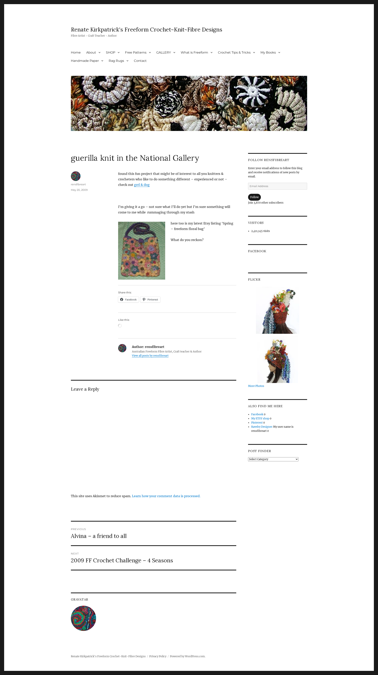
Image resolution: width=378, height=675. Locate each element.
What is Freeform (194, 52)
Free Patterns (135, 52)
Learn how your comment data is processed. (166, 496)
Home (76, 52)
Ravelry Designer (261, 426)
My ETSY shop (260, 418)
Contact (140, 61)
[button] (141, 251)
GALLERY (163, 52)
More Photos (256, 386)
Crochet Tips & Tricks (234, 52)
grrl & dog (142, 185)
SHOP (110, 52)
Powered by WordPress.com (187, 656)
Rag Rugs (116, 61)
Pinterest (257, 422)
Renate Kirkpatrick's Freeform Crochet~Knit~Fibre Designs (146, 29)
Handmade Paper (85, 61)
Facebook (257, 251)
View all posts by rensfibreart (150, 355)
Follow (254, 197)
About (91, 52)
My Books (268, 52)
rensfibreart (78, 184)
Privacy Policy (157, 656)
